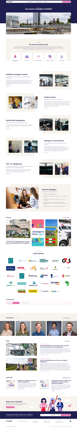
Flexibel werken (50, 97)
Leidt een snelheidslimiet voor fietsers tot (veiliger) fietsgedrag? (53, 361)
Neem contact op (65, 1)
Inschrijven (65, 415)
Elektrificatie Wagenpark (15, 120)
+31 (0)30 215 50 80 (47, 421)
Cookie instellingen (64, 426)
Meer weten (8, 86)
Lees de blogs (67, 341)
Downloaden (19, 389)
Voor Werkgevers (30, 1)
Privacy (51, 426)
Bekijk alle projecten (66, 217)
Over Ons (45, 1)
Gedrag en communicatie (54, 141)
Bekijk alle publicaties (66, 377)
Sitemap (70, 426)
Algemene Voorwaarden (56, 426)
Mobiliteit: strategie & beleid (16, 74)
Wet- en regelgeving (14, 164)
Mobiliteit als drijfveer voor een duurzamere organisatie (27, 381)
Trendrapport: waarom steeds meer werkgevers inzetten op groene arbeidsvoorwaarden (61, 382)
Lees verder (7, 244)
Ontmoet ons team (66, 317)
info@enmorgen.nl (47, 422)
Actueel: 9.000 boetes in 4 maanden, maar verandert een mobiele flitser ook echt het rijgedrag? (54, 346)
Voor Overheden (38, 1)
